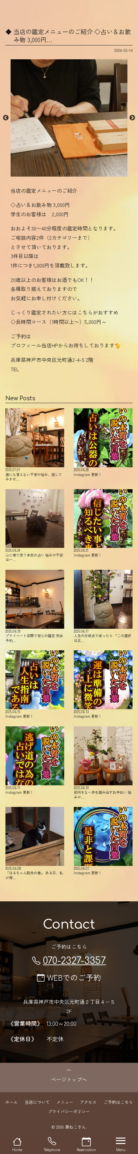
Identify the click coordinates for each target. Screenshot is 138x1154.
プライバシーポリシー (69, 1111)
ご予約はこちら (118, 1102)
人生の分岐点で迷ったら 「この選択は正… (102, 635)
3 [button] (78, 173)
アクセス (88, 1102)
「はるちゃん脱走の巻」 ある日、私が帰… (34, 873)
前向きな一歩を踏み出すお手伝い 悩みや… (102, 792)
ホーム (11, 1102)
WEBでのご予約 (74, 977)
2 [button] (69, 173)
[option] (69, 118)
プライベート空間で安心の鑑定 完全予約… (34, 635)
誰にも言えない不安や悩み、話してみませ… (33, 474)
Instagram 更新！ (88, 472)
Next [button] (132, 118)
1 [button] (59, 173)
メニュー (64, 1102)
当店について (37, 1102)
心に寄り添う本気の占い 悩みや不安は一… (34, 555)
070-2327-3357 (74, 961)
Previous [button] (6, 118)
